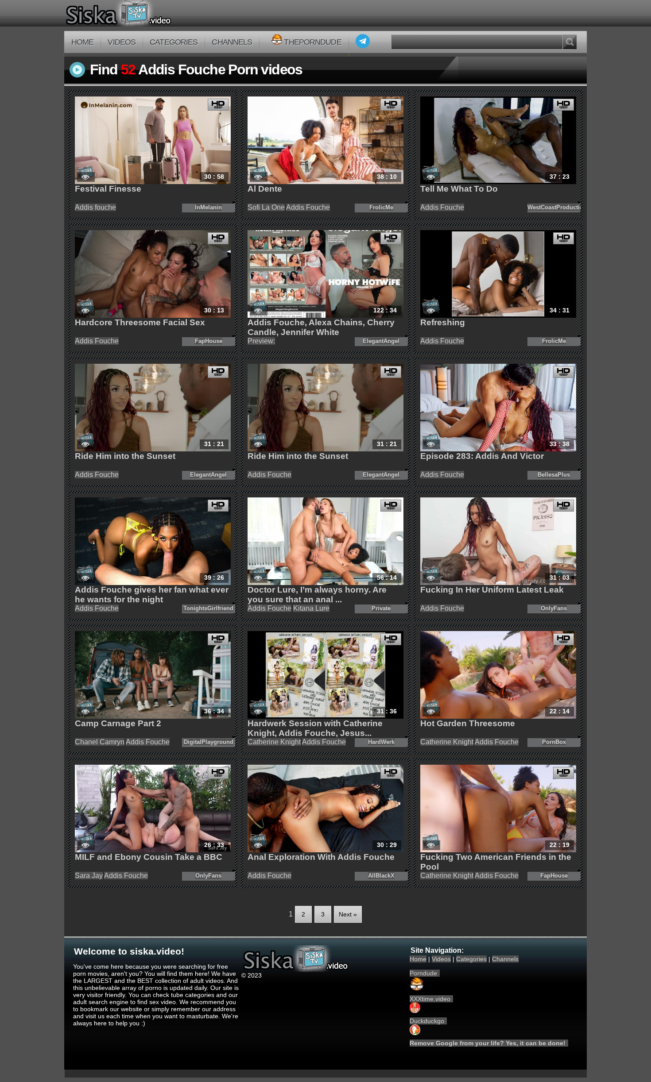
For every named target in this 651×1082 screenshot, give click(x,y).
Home (82, 42)
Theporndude (312, 42)
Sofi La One (266, 207)
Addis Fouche (308, 207)
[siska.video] (151, 13)
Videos (122, 42)
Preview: (261, 341)
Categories (174, 42)
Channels (232, 42)
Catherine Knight (274, 742)
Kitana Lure (311, 608)
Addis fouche (95, 207)
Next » (348, 914)
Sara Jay (89, 875)
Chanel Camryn (99, 742)
